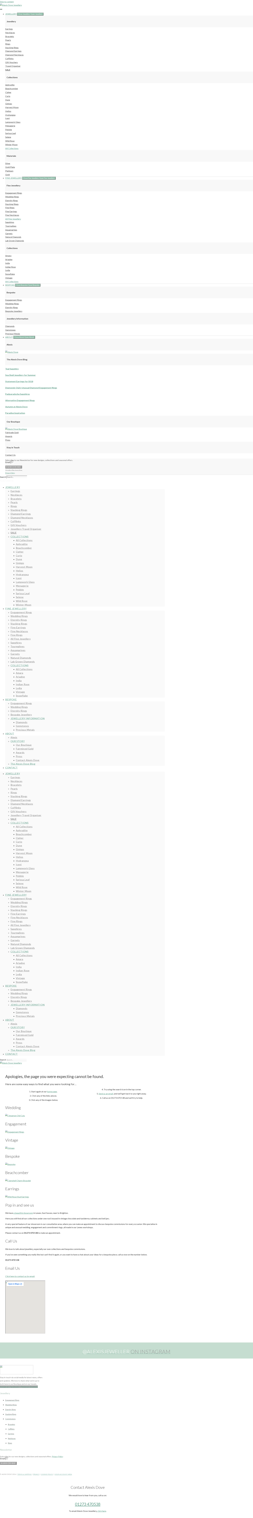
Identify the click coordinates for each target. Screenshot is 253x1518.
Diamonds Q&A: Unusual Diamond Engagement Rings (31, 387)
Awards (20, 752)
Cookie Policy (47, 1474)
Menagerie (22, 585)
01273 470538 (87, 1504)
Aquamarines (18, 650)
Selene (20, 597)
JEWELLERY (12, 487)
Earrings (15, 491)
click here (101, 1511)
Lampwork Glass (25, 582)
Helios (19, 570)
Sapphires (16, 642)
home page (52, 1091)
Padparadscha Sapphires (17, 394)
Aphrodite (22, 544)
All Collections (24, 540)
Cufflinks (16, 521)
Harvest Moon (24, 566)
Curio (19, 555)
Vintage (20, 691)
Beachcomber (24, 547)
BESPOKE (11, 699)
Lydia (19, 688)
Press (19, 756)
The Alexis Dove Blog (23, 763)
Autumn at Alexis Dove (16, 406)
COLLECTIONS (19, 536)
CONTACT (11, 767)
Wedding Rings (19, 616)
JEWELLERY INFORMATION (28, 718)
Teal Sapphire (12, 368)
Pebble (20, 589)
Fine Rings (17, 635)
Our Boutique (24, 744)
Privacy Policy (10, 473)
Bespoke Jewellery (21, 714)
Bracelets (16, 498)
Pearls (14, 502)
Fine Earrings (18, 627)
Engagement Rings (21, 612)
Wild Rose (22, 600)
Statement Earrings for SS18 (19, 381)
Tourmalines (18, 646)
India (19, 680)
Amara (19, 672)
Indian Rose (23, 684)
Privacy (36, 1474)
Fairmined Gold (24, 748)
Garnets (15, 653)
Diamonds (21, 722)
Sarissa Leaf (23, 593)
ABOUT (9, 733)
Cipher (20, 551)
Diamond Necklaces (22, 517)
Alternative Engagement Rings (20, 400)
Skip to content (7, 1)
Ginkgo (20, 563)
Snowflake (22, 695)
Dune (19, 559)
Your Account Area (63, 1474)
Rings (14, 506)
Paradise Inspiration (15, 413)
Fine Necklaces (19, 631)
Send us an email (106, 1093)
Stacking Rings (19, 510)
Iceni (19, 578)
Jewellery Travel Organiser (26, 528)
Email (8, 462)
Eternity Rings (19, 619)
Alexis (14, 737)
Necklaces (16, 494)
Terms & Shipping (24, 1474)
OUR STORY (18, 741)
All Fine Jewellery (21, 638)
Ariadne (20, 676)
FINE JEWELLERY (16, 608)
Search (3, 477)
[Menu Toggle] (1, 9)
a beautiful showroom (23, 1213)
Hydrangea (22, 574)
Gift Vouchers (18, 525)
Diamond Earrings (21, 513)
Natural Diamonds (21, 657)
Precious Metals (25, 729)
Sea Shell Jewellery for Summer (20, 375)
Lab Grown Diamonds (23, 661)
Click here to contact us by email (20, 1276)
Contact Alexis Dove (28, 760)
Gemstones (22, 725)
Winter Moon (23, 604)
